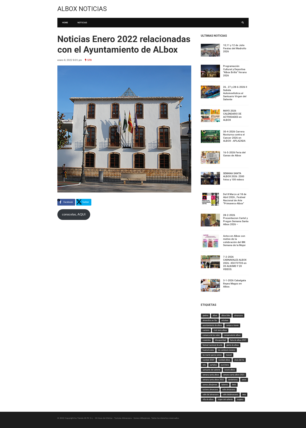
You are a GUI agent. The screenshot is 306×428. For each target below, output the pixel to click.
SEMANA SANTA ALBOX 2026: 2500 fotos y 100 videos (233, 176)
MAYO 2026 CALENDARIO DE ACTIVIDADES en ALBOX (232, 115)
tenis (234, 385)
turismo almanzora (210, 390)
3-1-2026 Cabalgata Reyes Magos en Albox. (234, 283)
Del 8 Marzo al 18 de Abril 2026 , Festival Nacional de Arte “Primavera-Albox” (234, 199)
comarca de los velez (211, 335)
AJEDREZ (205, 315)
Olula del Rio (239, 360)
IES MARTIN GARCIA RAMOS (212, 355)
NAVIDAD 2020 (208, 360)
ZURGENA (240, 399)
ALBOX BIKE (225, 315)
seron (244, 380)
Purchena (225, 365)
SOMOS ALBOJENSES (210, 385)
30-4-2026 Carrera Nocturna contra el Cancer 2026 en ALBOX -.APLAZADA (234, 136)
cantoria (206, 330)
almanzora (238, 315)
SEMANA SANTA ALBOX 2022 (213, 380)
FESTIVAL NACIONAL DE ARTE (212, 345)
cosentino (207, 340)
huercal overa (208, 350)
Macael (229, 355)
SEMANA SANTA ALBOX (211, 375)
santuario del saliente (211, 370)
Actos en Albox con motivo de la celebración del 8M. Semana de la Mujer (234, 241)
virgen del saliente (225, 399)
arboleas (224, 320)
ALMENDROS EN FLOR (210, 320)
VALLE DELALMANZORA (230, 394)
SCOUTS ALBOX (229, 370)
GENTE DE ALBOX (232, 345)
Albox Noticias (82, 9)
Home (65, 22)
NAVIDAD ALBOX (224, 360)
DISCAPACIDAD (220, 340)
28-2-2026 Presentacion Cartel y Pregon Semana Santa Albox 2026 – (235, 220)
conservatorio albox (232, 335)
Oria (204, 365)
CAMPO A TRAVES (232, 325)
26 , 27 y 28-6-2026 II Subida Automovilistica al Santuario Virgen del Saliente (235, 93)
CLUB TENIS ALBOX (220, 330)
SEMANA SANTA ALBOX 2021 (233, 375)
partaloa (213, 365)
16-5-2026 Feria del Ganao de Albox (234, 154)
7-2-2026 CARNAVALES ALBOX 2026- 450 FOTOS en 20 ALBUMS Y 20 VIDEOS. (235, 263)
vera (244, 394)
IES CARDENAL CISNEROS (226, 350)
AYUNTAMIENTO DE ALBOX (212, 325)
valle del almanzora (211, 394)
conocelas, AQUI (74, 214)
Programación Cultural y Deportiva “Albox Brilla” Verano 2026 (235, 71)
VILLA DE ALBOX (208, 399)
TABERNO (224, 385)
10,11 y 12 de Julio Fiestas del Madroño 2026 (234, 48)
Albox (215, 315)
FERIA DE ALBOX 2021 (238, 340)
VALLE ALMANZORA (228, 390)
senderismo (233, 380)
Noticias (82, 22)
